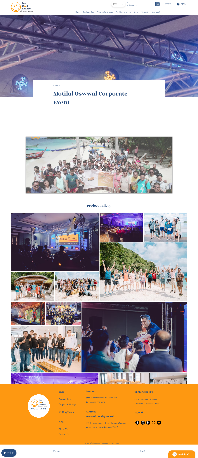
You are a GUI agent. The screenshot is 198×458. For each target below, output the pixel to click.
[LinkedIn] (148, 423)
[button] (168, 4)
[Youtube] (159, 423)
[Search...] (157, 4)
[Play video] (99, 164)
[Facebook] (137, 423)
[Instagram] (143, 423)
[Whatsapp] (154, 423)
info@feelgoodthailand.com (105, 397)
